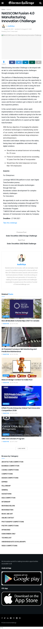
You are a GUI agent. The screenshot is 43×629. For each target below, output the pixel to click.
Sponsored (6, 530)
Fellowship (6, 486)
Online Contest (8, 518)
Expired (9, 9)
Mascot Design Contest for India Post (17, 380)
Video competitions (9, 546)
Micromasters (7, 510)
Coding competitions (10, 470)
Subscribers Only (8, 534)
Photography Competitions (13, 522)
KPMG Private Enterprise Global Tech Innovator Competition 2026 (21, 409)
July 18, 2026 (14, 354)
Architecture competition (12, 462)
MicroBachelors (8, 506)
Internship (6, 502)
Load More (21, 448)
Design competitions (10, 478)
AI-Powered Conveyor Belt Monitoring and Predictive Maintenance (19, 350)
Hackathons (6, 494)
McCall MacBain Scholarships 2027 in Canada (20, 321)
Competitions (7, 474)
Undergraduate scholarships (14, 542)
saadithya (6, 323)
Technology (6, 538)
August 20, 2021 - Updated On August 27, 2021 (18, 29)
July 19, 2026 (14, 323)
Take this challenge (10, 223)
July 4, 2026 (14, 413)
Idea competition (8, 498)
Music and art (7, 514)
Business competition (10, 466)
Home (3, 9)
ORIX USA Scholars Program (13, 438)
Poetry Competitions (10, 526)
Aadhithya (11, 26)
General (5, 490)
